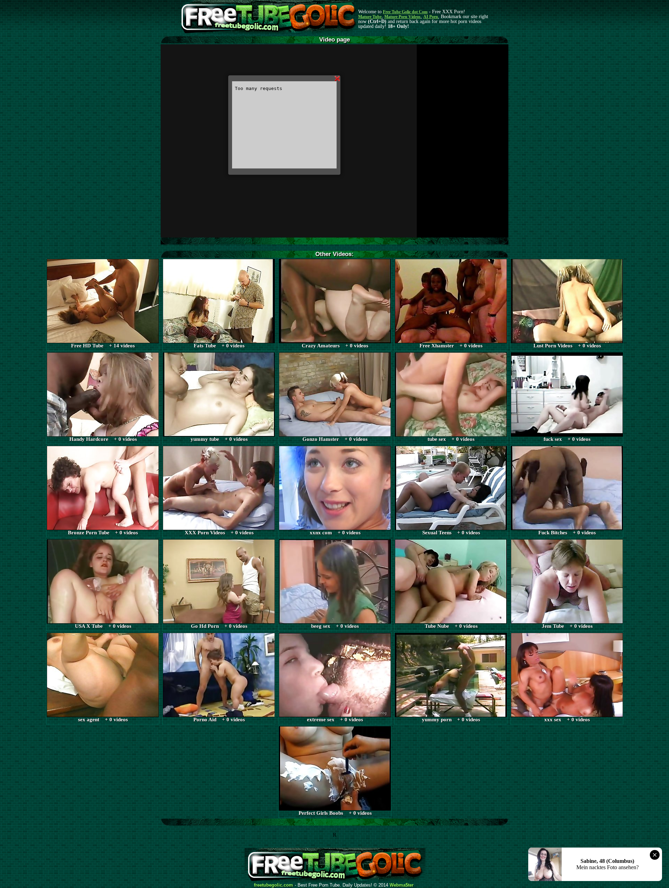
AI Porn (430, 16)
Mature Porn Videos (402, 16)
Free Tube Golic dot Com (405, 11)
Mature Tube (370, 16)
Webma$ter (402, 885)
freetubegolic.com (273, 885)
